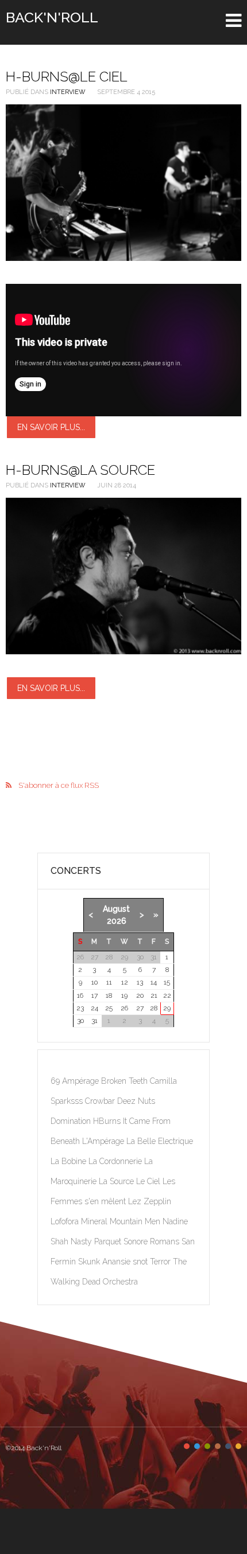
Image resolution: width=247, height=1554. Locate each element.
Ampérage (81, 1081)
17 (94, 995)
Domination (72, 1121)
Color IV (218, 1446)
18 (109, 995)
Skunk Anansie (105, 1261)
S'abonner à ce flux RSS (58, 785)
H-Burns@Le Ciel (67, 76)
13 (140, 982)
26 (124, 1008)
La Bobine (69, 1161)
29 (167, 1008)
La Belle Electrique (159, 1141)
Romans (166, 1241)
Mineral (95, 1221)
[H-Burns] (123, 576)
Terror (161, 1261)
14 (153, 982)
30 (80, 1021)
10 (94, 982)
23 (80, 1008)
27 (140, 1008)
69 (56, 1081)
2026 (116, 921)
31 (94, 1021)
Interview (68, 92)
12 (124, 982)
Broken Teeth (125, 1081)
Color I (187, 1446)
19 (124, 995)
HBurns (108, 1121)
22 (167, 995)
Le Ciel (149, 1181)
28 (153, 1008)
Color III (207, 1446)
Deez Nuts (136, 1101)
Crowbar (101, 1101)
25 (109, 1008)
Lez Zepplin (149, 1201)
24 (94, 1008)
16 (80, 995)
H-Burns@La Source (80, 470)
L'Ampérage (104, 1141)
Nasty (82, 1241)
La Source (117, 1181)
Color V (228, 1446)
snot (141, 1261)
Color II (197, 1446)
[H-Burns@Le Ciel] (123, 182)
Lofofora (66, 1221)
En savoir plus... (51, 427)
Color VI (238, 1446)
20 (140, 995)
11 (109, 982)
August (116, 908)
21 (153, 995)
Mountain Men (136, 1221)
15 (167, 982)
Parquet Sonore (122, 1241)
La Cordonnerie (116, 1161)
